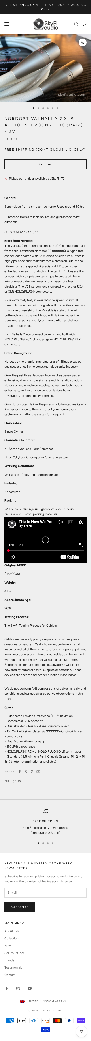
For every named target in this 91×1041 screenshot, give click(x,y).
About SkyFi (12, 931)
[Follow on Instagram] (18, 988)
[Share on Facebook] (19, 771)
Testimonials (13, 967)
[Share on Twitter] (26, 771)
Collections (12, 938)
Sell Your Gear (14, 953)
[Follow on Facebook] (6, 988)
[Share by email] (38, 771)
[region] (45, 822)
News (8, 946)
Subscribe (20, 906)
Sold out (45, 164)
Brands (9, 960)
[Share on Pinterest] (32, 771)
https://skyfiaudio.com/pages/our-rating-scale (36, 457)
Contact (9, 975)
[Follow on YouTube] (29, 988)
